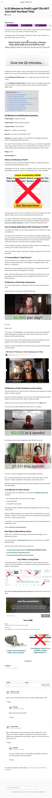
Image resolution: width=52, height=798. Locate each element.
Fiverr (21, 334)
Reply (9, 702)
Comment (8, 665)
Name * (8, 682)
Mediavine (42, 792)
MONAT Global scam (42, 492)
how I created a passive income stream (19, 591)
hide (19, 92)
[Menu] (2, 2)
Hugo (7, 623)
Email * (27, 682)
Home (6, 629)
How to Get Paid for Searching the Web (18, 552)
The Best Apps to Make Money (16, 550)
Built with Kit (28, 620)
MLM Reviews (7, 627)
